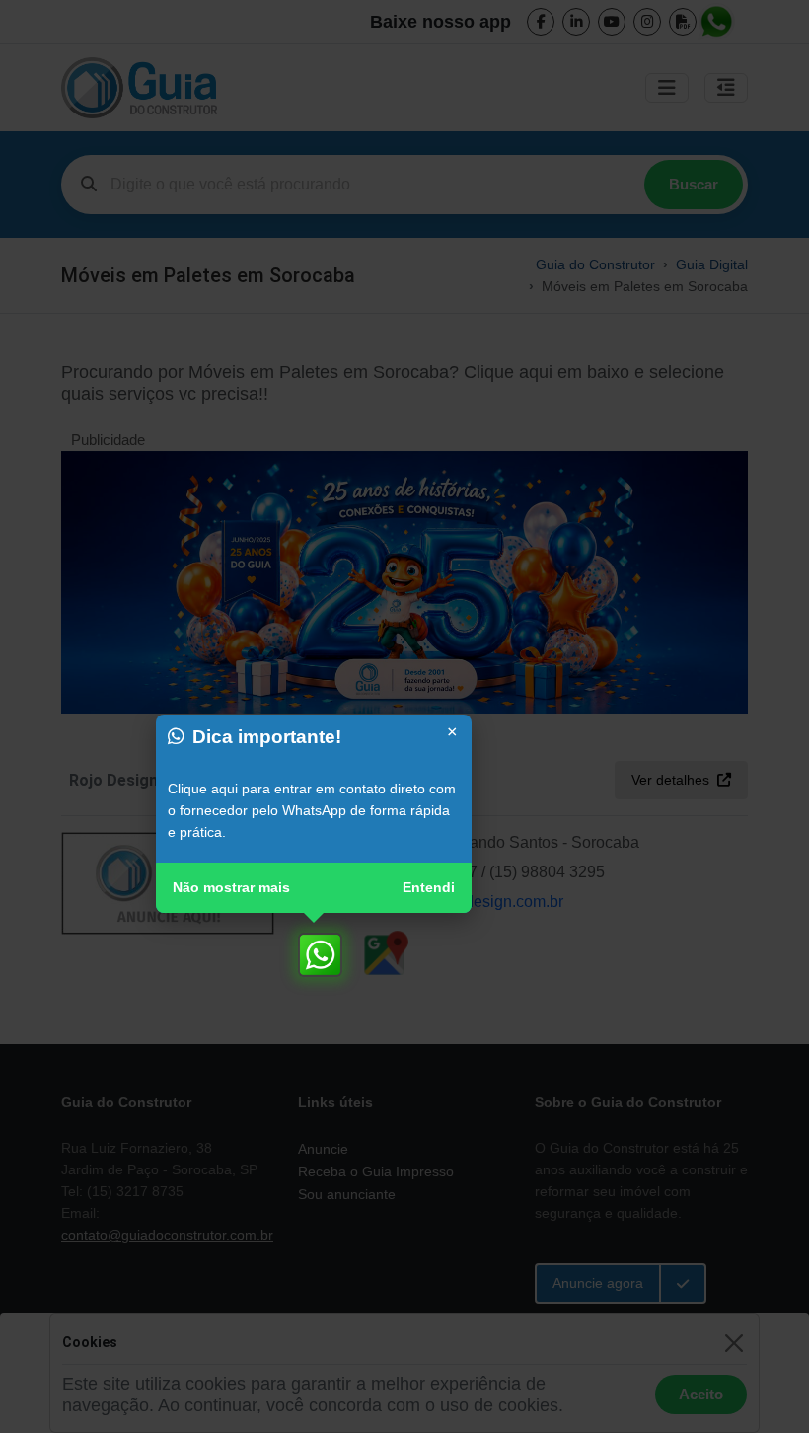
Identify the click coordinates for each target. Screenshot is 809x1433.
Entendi (429, 887)
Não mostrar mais (231, 887)
